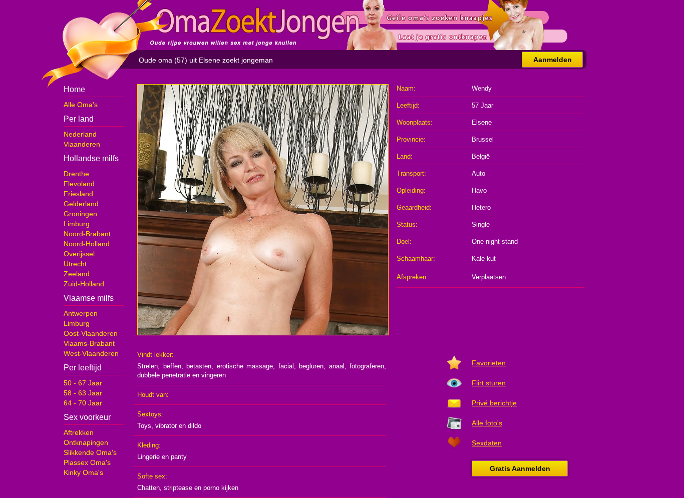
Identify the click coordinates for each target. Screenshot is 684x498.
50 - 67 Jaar (83, 383)
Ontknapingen (86, 442)
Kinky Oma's (83, 472)
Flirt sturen (489, 383)
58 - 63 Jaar (83, 393)
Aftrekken (79, 432)
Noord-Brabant (87, 234)
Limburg (77, 224)
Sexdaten (487, 443)
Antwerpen (81, 313)
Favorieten (489, 363)
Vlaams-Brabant (89, 343)
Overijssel (79, 254)
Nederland (80, 134)
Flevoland (79, 184)
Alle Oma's (81, 105)
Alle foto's (487, 423)
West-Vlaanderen (91, 353)
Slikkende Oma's (90, 452)
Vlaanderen (82, 144)
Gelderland (81, 204)
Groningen (80, 214)
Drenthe (76, 174)
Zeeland (77, 274)
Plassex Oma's (87, 462)
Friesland (78, 194)
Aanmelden (552, 60)
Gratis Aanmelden (520, 468)
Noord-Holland (87, 244)
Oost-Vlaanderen (91, 333)
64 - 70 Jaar (83, 403)
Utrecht (75, 264)
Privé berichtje (494, 403)
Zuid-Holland (84, 284)
